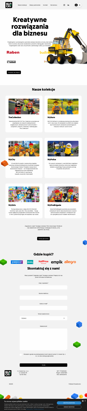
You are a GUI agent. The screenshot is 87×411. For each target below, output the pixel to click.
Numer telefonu (43, 293)
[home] (8, 5)
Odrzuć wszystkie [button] (69, 407)
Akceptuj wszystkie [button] (69, 403)
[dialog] (43, 405)
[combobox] (83, 401)
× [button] (85, 401)
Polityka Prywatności (75, 384)
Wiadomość (43, 326)
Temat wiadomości (43, 314)
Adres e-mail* (43, 304)
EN (79, 5)
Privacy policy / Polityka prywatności (35, 409)
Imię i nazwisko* (43, 283)
